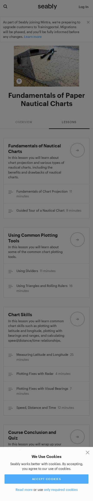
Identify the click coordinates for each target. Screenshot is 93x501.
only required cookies (61, 489)
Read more (24, 489)
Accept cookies (46, 479)
